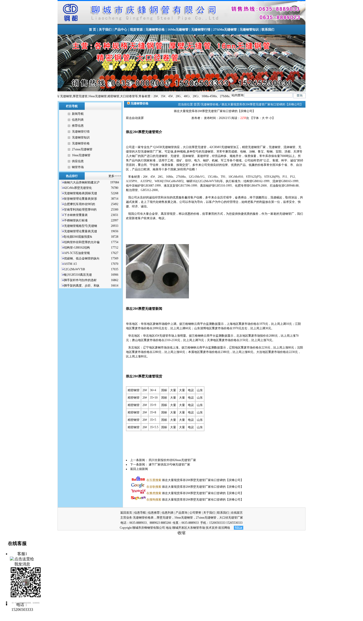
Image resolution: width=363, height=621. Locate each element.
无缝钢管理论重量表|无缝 (80, 231)
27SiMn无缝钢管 (225, 29)
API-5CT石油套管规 (77, 253)
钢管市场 (78, 167)
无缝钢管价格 (155, 29)
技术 (209, 527)
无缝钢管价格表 (143, 517)
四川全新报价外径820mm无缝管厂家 (172, 460)
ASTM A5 (70, 264)
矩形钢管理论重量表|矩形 (80, 198)
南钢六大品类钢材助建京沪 (82, 182)
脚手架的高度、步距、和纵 (82, 285)
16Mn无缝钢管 (177, 29)
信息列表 (78, 119)
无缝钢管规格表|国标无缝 (80, 193)
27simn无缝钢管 (82, 149)
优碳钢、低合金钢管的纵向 (82, 258)
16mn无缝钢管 (81, 155)
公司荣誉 (195, 512)
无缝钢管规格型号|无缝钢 (80, 226)
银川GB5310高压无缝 (78, 274)
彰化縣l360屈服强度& (78, 236)
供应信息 (78, 161)
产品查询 (181, 512)
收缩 (181, 533)
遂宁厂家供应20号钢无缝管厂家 (169, 464)
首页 (197, 104)
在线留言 (237, 512)
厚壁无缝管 (164, 517)
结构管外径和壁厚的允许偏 (82, 242)
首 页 (92, 29)
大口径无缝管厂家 (231, 517)
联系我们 (268, 29)
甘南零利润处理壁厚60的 (80, 209)
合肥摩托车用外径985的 (79, 204)
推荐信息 (78, 125)
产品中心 (120, 29)
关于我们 (105, 29)
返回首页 (126, 512)
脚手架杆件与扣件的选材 (80, 280)
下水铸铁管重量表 (76, 215)
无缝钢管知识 (249, 29)
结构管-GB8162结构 (77, 247)
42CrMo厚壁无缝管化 (78, 188)
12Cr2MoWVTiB (74, 269)
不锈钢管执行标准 (76, 220)
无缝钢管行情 (200, 29)
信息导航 (140, 512)
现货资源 (136, 29)
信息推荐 (154, 512)
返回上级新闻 (139, 469)
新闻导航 (78, 114)
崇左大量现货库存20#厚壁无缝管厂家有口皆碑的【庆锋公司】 (194, 480)
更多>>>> (114, 176)
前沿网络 (224, 527)
